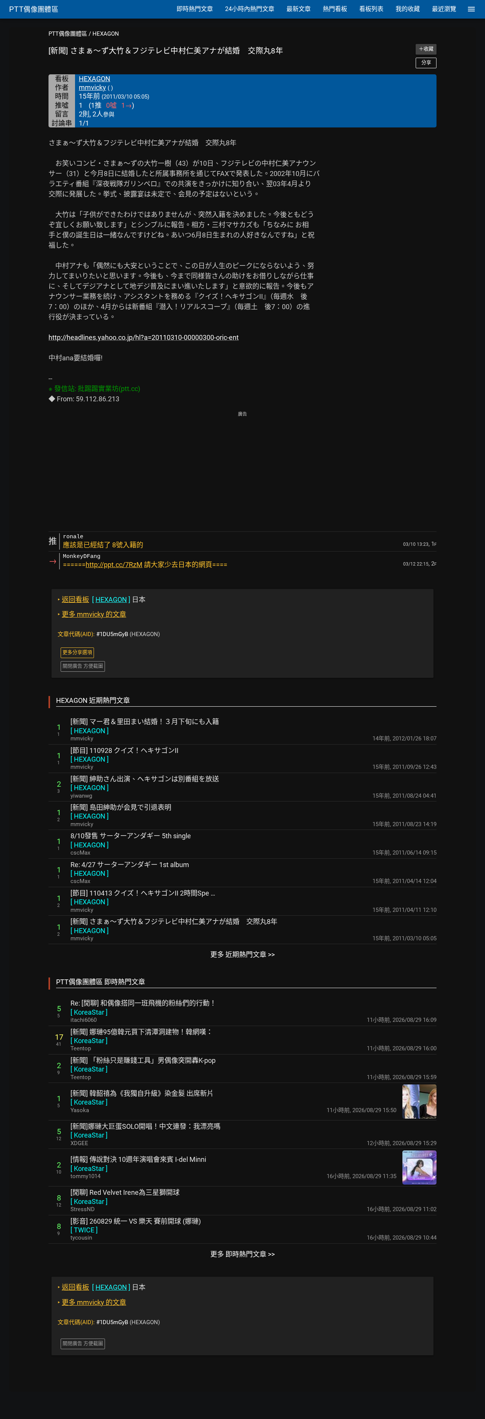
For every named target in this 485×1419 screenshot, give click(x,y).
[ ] (89, 731)
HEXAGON (105, 33)
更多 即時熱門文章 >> (242, 1254)
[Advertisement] (242, 472)
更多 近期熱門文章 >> (242, 955)
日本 (102, 599)
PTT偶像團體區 (67, 33)
